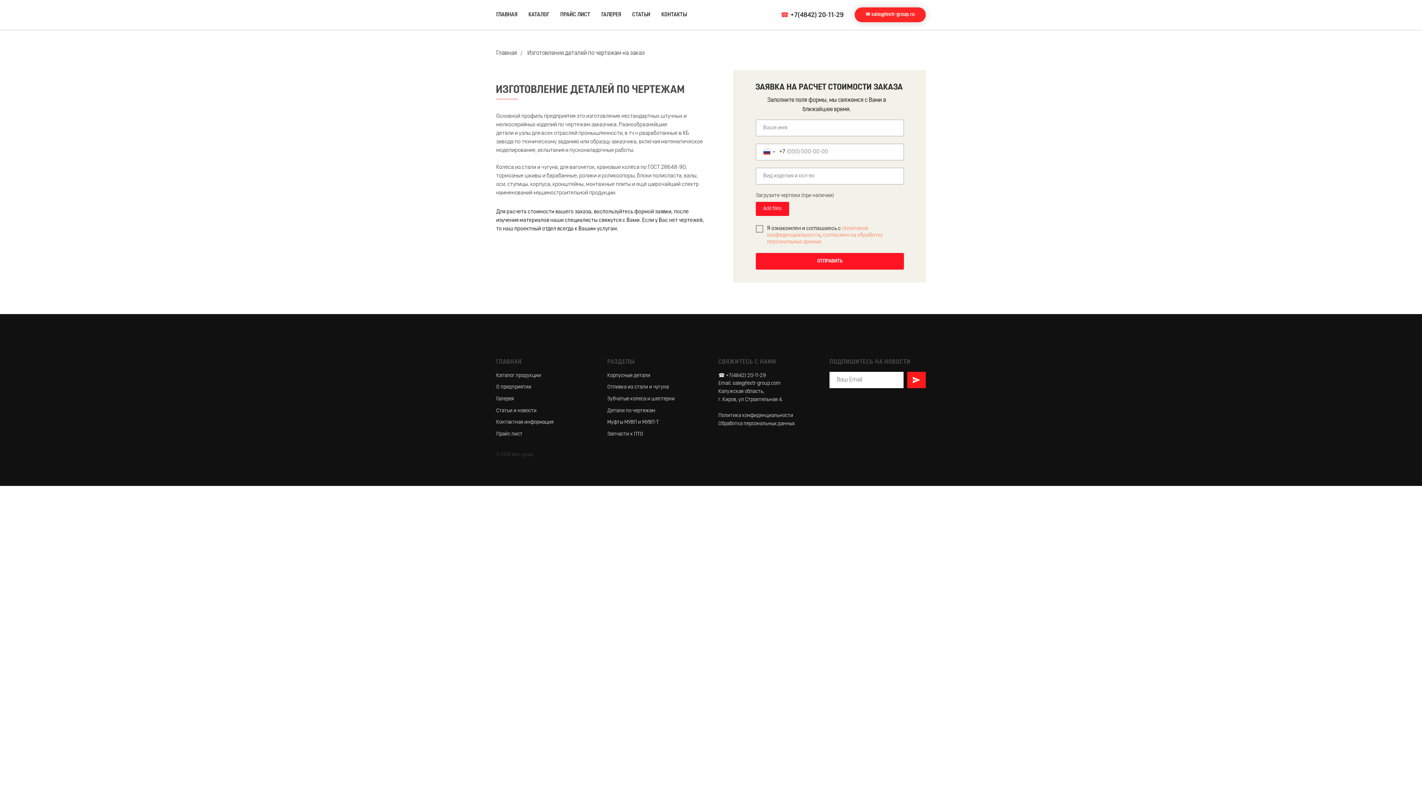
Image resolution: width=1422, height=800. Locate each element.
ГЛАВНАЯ (506, 15)
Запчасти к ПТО (625, 434)
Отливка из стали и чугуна (638, 387)
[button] (890, 14)
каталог (538, 15)
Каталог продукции (518, 376)
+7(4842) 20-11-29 (817, 15)
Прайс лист (509, 434)
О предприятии (513, 387)
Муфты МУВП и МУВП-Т (633, 422)
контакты (674, 15)
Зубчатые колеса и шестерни (641, 399)
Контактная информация (525, 422)
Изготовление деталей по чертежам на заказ (586, 53)
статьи (641, 15)
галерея (611, 15)
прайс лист (575, 15)
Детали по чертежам (631, 411)
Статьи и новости (516, 411)
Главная (506, 53)
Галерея (505, 399)
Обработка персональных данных (756, 424)
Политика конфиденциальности (755, 416)
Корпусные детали (628, 376)
